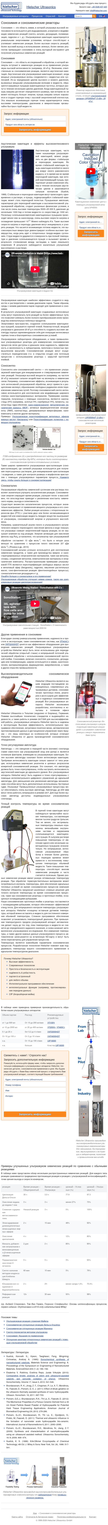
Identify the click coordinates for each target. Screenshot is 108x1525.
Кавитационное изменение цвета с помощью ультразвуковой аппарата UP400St (91, 204)
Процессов (37, 16)
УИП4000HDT (53, 1036)
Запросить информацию (35, 129)
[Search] (94, 16)
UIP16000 (51, 1040)
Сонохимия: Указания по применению (24, 1335)
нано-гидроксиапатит (38, 404)
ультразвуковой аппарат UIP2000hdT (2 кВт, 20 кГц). (91, 98)
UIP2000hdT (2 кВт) (94, 417)
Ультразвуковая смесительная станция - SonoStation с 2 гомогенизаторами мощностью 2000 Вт (35, 626)
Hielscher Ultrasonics (41, 6)
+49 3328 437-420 (99, 6)
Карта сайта (17, 1516)
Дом (35, 1513)
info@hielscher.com (98, 10)
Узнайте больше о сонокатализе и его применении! (26, 576)
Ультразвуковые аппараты (16, 16)
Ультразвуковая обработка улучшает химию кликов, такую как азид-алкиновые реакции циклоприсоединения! (35, 581)
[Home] (11, 6)
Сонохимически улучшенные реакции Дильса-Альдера (33, 1324)
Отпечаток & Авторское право (39, 1516)
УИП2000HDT (12, 644)
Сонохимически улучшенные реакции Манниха (29, 1328)
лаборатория (45, 1494)
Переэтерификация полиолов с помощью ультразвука (35, 421)
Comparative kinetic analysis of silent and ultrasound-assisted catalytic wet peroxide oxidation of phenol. (37, 1377)
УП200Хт (51, 1027)
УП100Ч (51, 1022)
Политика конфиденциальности (71, 1516)
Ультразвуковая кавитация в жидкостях (35, 290)
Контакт (62, 16)
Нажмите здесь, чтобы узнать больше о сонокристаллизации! (35, 479)
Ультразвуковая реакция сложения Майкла (27, 1321)
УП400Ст (64, 641)
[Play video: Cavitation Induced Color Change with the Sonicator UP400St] (91, 171)
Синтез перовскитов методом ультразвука (26, 1332)
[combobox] (83, 16)
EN (100, 16)
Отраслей (50, 16)
